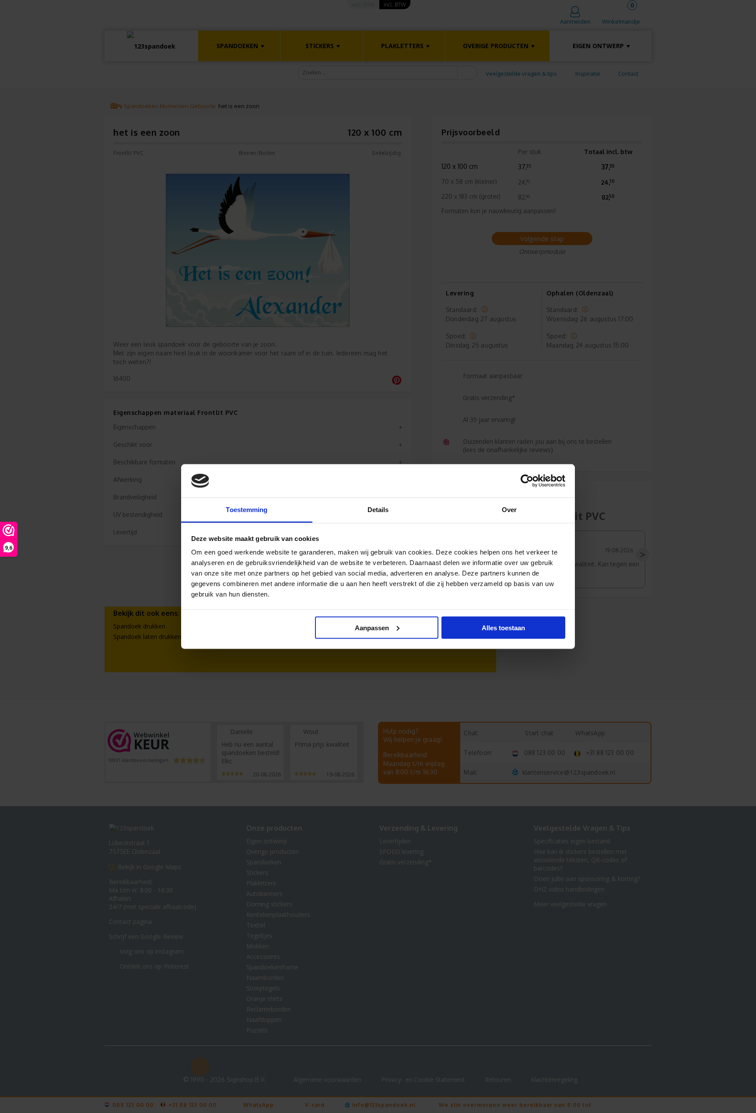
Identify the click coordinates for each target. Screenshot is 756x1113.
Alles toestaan (503, 627)
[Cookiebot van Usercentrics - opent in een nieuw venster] (527, 481)
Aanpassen (372, 627)
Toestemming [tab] (246, 509)
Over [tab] (509, 509)
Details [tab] (378, 509)
